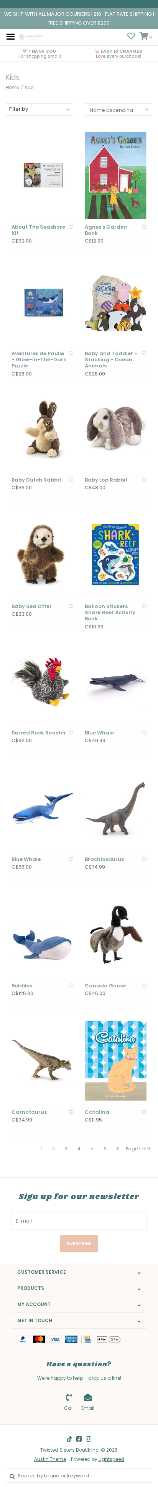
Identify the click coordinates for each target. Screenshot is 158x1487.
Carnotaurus (29, 1112)
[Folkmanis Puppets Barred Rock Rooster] (42, 681)
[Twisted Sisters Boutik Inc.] (31, 36)
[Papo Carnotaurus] (42, 1060)
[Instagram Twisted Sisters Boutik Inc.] (88, 1439)
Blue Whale (99, 733)
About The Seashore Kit (38, 230)
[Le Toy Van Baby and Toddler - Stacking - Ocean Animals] (115, 302)
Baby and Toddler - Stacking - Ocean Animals (111, 360)
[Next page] (118, 1149)
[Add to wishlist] (71, 227)
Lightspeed (111, 1459)
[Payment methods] (25, 1339)
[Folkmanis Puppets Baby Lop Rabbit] (115, 428)
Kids (29, 87)
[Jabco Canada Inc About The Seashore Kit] (42, 175)
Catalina (97, 1112)
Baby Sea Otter (32, 606)
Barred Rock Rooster (39, 733)
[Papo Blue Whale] (115, 681)
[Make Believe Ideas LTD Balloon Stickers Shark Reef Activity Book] (115, 555)
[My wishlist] (131, 37)
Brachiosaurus (104, 859)
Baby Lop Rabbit (106, 480)
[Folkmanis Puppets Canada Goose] (115, 934)
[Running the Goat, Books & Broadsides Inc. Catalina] (115, 1060)
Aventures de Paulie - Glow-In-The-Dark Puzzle (39, 360)
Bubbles (22, 986)
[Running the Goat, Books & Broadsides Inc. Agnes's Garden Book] (115, 175)
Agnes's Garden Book (106, 230)
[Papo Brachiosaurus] (115, 807)
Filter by (18, 109)
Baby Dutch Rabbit (36, 480)
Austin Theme (50, 1459)
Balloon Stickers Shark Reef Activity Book (110, 612)
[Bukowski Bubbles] (42, 934)
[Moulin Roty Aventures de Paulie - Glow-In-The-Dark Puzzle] (42, 302)
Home (12, 87)
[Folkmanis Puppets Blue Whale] (42, 807)
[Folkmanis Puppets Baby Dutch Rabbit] (42, 428)
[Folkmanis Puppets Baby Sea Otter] (42, 555)
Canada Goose (105, 986)
